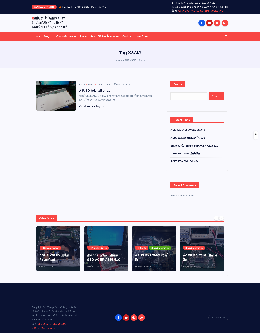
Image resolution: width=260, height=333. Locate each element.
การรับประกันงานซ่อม (65, 36)
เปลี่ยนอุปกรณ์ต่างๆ (50, 248)
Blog (47, 36)
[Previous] (216, 218)
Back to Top (219, 318)
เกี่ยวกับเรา (128, 36)
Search (177, 84)
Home (37, 36)
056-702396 (197, 10)
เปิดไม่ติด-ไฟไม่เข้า (160, 248)
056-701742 (183, 10)
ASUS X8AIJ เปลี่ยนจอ (134, 60)
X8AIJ (91, 84)
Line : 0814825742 (214, 10)
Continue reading (90, 106)
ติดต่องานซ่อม (87, 36)
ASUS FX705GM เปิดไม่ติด (185, 153)
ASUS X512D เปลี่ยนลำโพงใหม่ (187, 138)
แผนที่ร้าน (142, 36)
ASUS (82, 84)
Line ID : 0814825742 (43, 328)
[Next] (221, 218)
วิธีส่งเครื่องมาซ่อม (108, 36)
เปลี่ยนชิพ (142, 248)
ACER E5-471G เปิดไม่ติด (184, 161)
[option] (58, 248)
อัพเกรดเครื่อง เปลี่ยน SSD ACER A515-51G (194, 145)
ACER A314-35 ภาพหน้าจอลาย (187, 130)
